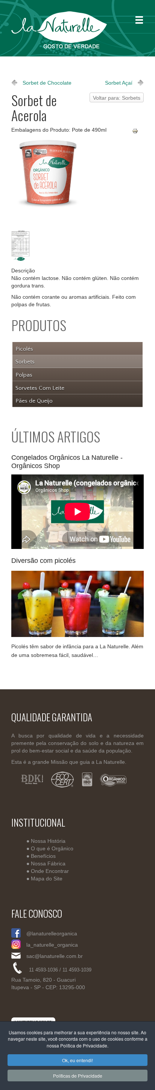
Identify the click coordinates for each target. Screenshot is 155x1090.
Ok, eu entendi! (77, 1060)
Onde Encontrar (50, 871)
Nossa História (48, 841)
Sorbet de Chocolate (47, 83)
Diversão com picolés (43, 560)
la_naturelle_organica (52, 945)
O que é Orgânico (52, 848)
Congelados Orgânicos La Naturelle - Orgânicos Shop (67, 462)
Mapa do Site (46, 878)
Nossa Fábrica (48, 863)
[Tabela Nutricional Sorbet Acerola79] (22, 246)
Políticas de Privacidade (77, 1075)
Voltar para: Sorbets (116, 98)
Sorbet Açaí (118, 83)
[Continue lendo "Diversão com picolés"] (77, 603)
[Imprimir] (138, 131)
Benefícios (43, 856)
